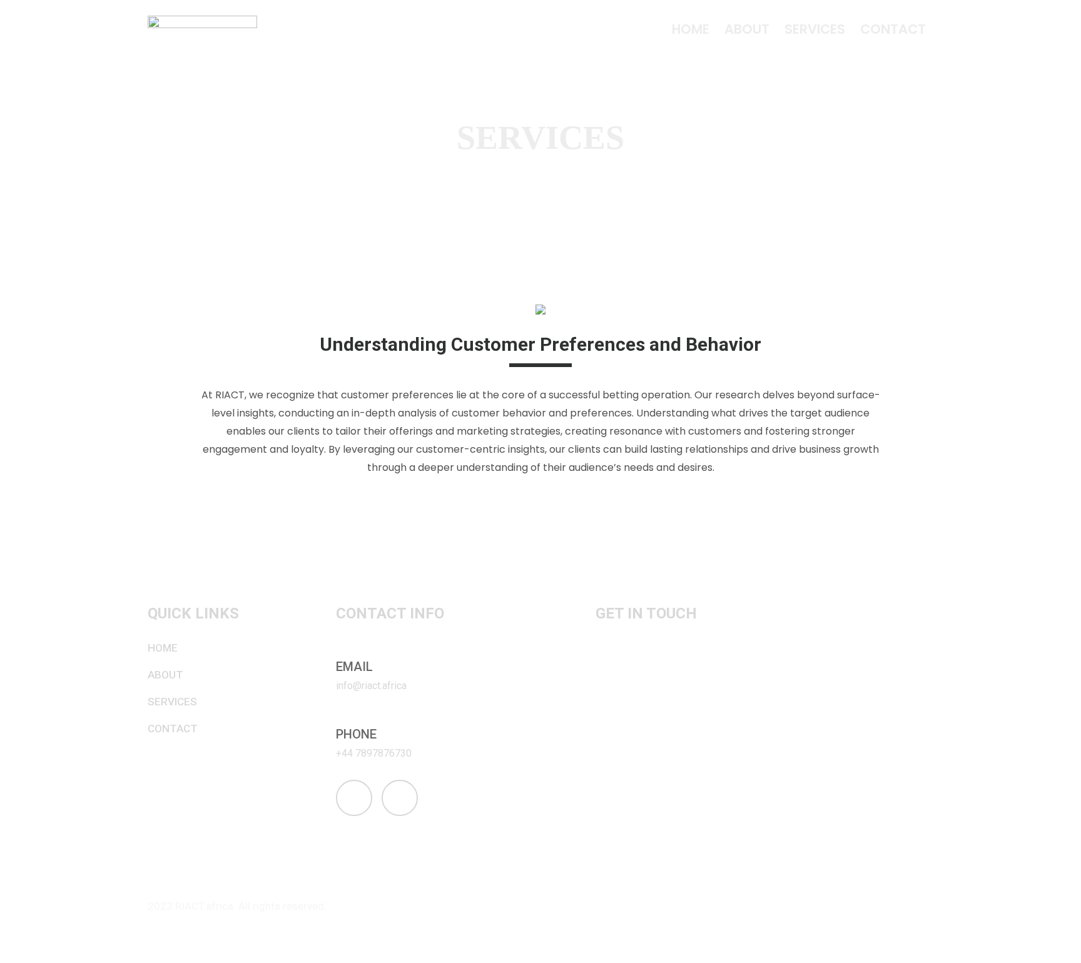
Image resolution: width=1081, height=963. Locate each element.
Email (354, 666)
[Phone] (343, 718)
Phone (356, 734)
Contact (893, 29)
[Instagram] (354, 798)
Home (690, 29)
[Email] (343, 650)
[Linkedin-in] (400, 798)
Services (814, 29)
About (746, 29)
